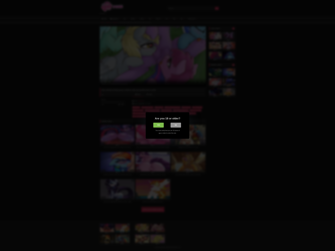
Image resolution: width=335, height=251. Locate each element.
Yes (158, 125)
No (176, 125)
